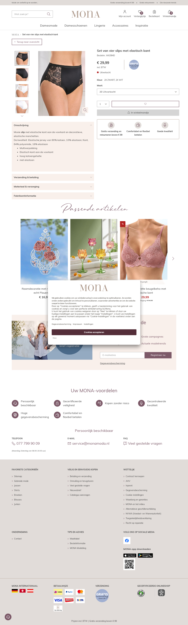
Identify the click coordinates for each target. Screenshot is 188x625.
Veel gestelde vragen (145, 443)
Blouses (18, 499)
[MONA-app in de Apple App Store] (129, 555)
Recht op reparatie (134, 523)
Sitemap (18, 476)
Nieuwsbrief (75, 490)
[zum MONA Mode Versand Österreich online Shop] (30, 591)
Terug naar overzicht (28, 41)
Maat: (100, 85)
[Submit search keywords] (49, 14)
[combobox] (32, 14)
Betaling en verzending (81, 476)
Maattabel (74, 538)
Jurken (17, 504)
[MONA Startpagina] (85, 14)
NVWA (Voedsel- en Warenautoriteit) (143, 513)
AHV (128, 481)
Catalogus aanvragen (80, 495)
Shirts (17, 490)
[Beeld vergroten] (85, 110)
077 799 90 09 (28, 443)
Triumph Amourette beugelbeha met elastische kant (143, 290)
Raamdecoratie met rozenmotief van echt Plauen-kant (44, 290)
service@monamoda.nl (90, 443)
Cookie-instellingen (135, 495)
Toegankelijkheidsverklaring (138, 518)
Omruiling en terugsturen (81, 481)
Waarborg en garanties (137, 499)
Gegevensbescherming (112, 363)
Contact (18, 538)
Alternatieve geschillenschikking (141, 509)
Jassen (17, 485)
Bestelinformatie (77, 543)
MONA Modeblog (78, 548)
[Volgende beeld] (22, 116)
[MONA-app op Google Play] (145, 555)
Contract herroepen (135, 476)
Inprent (129, 485)
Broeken (18, 495)
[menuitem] (49, 26)
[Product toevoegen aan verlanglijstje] (145, 104)
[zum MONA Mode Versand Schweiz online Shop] (23, 591)
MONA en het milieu (135, 504)
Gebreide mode (21, 481)
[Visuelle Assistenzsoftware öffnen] (160, 592)
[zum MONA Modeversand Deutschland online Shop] (15, 591)
